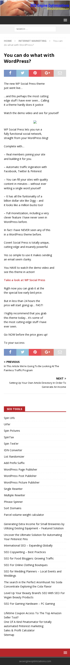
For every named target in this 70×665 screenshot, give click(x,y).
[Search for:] (35, 29)
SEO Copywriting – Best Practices (25, 552)
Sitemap (9, 635)
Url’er (7, 424)
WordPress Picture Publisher (21, 482)
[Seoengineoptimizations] (35, 14)
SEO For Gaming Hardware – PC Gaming (29, 603)
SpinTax (9, 437)
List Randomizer (14, 456)
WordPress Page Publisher (20, 469)
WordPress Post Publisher (20, 476)
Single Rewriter (13, 489)
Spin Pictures (12, 430)
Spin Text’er (11, 443)
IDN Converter (13, 450)
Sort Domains (12, 508)
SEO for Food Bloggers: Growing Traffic (29, 558)
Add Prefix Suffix (14, 463)
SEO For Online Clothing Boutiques (26, 565)
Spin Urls (9, 418)
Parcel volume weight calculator (24, 515)
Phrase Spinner (13, 502)
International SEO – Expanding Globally (28, 545)
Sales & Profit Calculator (19, 630)
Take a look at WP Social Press (24, 280)
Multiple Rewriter (14, 495)
